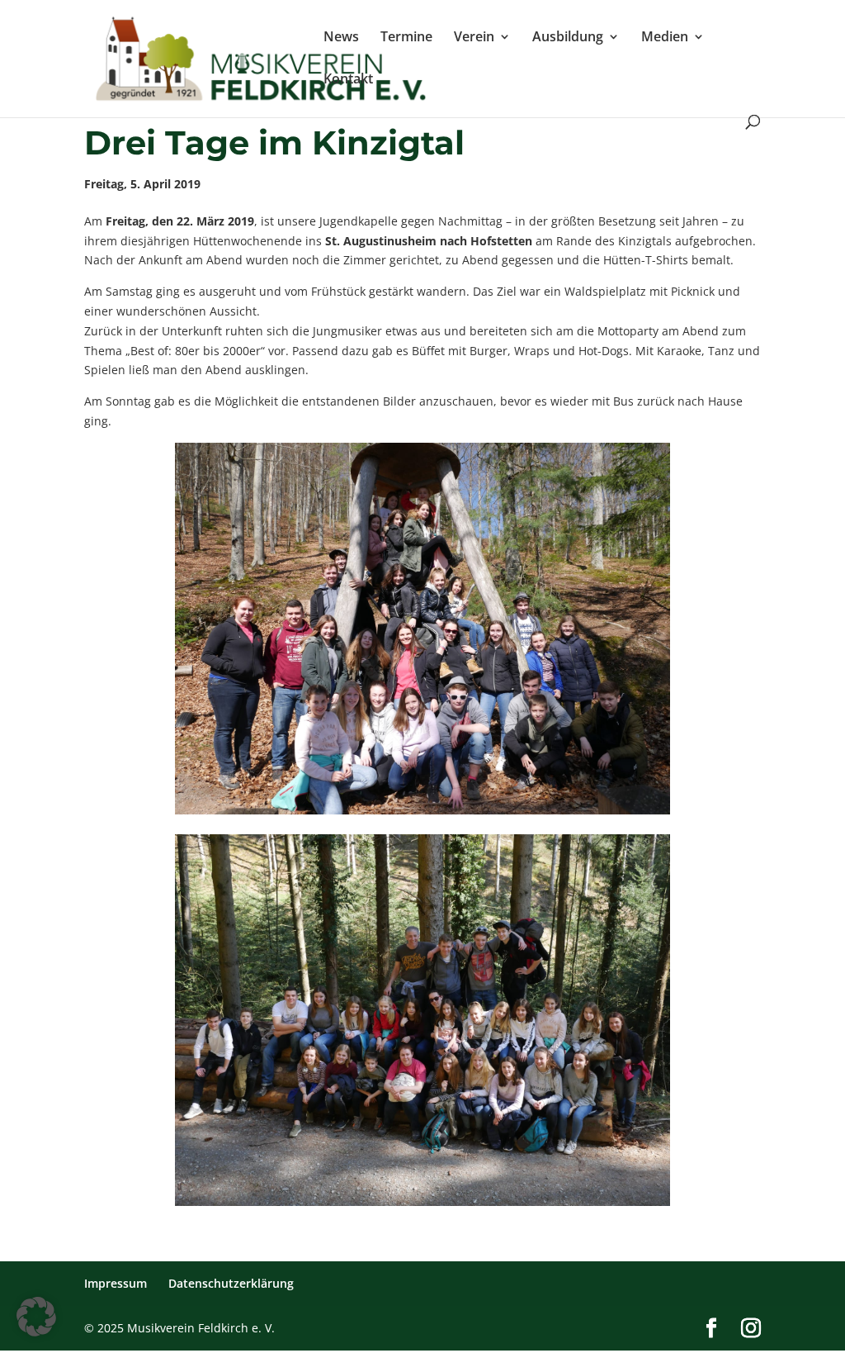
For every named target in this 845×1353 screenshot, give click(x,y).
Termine (406, 38)
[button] (36, 1316)
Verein (474, 38)
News (341, 38)
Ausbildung (567, 38)
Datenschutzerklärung (231, 1283)
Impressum (115, 1283)
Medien (664, 38)
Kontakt (348, 80)
